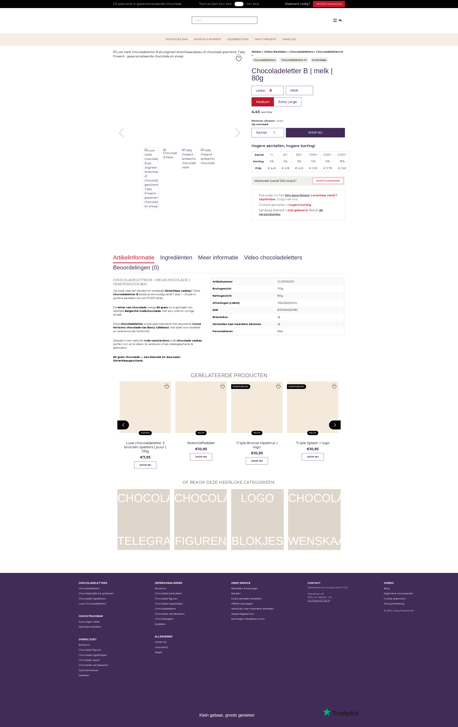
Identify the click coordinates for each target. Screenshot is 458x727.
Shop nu (315, 132)
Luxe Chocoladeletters (92, 603)
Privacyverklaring (394, 603)
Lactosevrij (161, 647)
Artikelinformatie (133, 257)
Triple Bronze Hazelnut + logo (213, 445)
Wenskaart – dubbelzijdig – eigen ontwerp (324, 445)
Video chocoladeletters (273, 257)
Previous (121, 132)
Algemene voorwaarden (398, 593)
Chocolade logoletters (92, 598)
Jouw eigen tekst (89, 621)
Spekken (84, 675)
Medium (262, 102)
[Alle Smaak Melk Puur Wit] (299, 90)
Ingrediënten (176, 257)
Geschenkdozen (89, 670)
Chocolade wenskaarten (93, 665)
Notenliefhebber (157, 443)
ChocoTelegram (164, 618)
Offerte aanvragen (329, 4)
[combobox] (338, 20)
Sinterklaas (319, 60)
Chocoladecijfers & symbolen (96, 593)
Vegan (158, 652)
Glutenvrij (160, 641)
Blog (386, 588)
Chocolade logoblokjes (92, 655)
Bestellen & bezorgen (244, 588)
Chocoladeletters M (329, 51)
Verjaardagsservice (242, 613)
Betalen (236, 593)
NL (340, 20)
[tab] (133, 258)
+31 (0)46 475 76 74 (319, 600)
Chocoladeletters (301, 51)
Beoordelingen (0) (136, 267)
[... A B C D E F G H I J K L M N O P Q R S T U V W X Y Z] (268, 90)
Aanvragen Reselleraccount (248, 618)
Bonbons (84, 644)
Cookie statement (395, 598)
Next (237, 132)
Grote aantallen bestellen (246, 598)
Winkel (256, 51)
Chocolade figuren (90, 649)
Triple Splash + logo (268, 443)
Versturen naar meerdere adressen (252, 608)
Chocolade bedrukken (168, 593)
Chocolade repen (89, 660)
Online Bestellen (275, 51)
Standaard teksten (90, 626)
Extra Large (287, 102)
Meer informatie (218, 257)
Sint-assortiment (297, 195)
